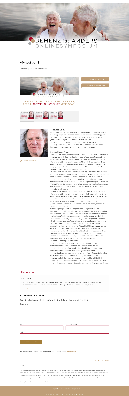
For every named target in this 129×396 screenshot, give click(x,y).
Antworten (25, 289)
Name (22, 324)
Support (55, 389)
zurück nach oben (102, 360)
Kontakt (67, 389)
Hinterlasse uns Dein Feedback (95, 85)
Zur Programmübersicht (96, 79)
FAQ (61, 389)
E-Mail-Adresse (71, 324)
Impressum (76, 389)
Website (23, 332)
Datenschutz (78, 395)
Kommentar (25, 304)
